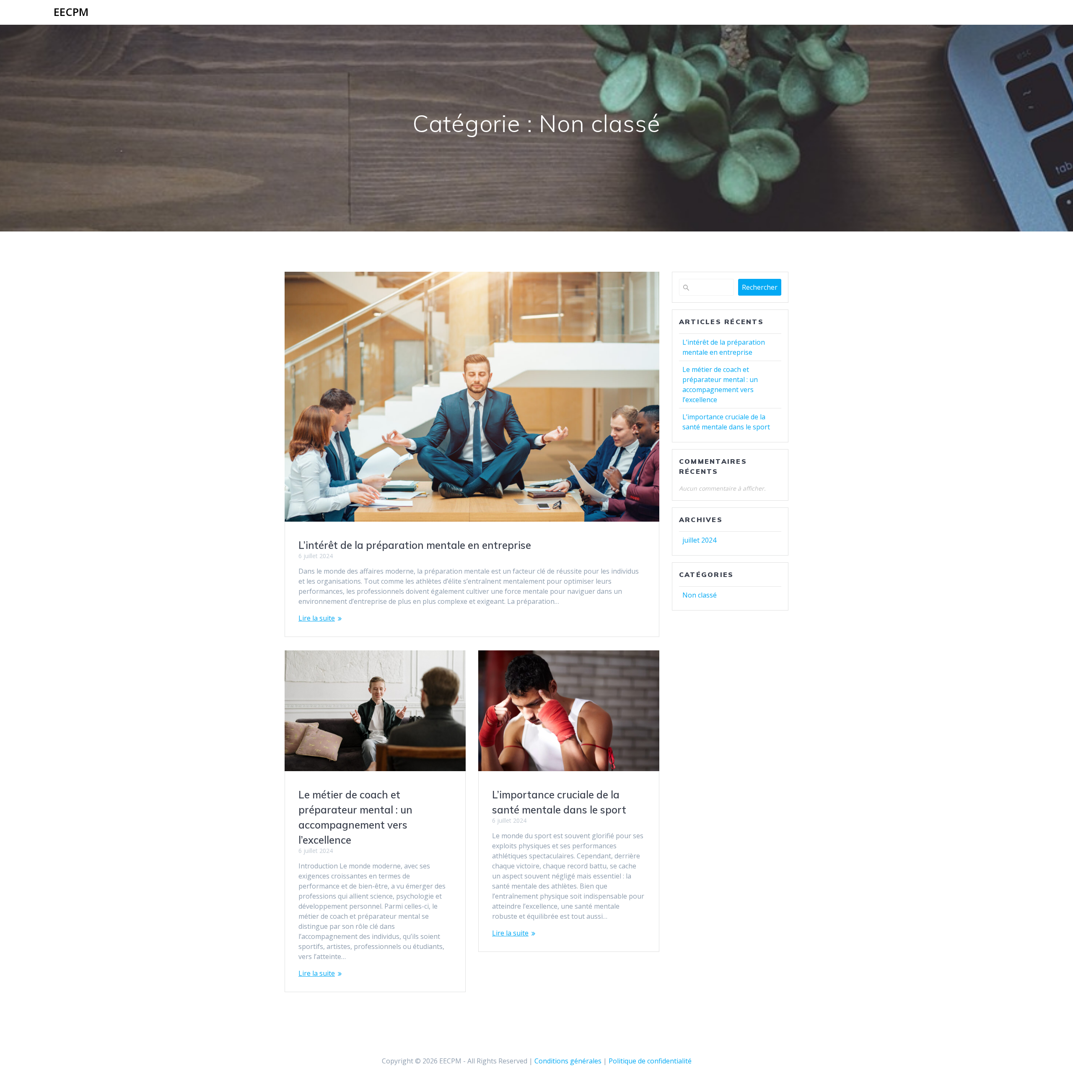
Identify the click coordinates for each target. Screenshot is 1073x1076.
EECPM (71, 12)
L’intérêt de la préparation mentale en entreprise (414, 545)
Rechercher (760, 287)
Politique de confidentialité (650, 1061)
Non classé (699, 595)
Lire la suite (316, 618)
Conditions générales (568, 1061)
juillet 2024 (699, 540)
